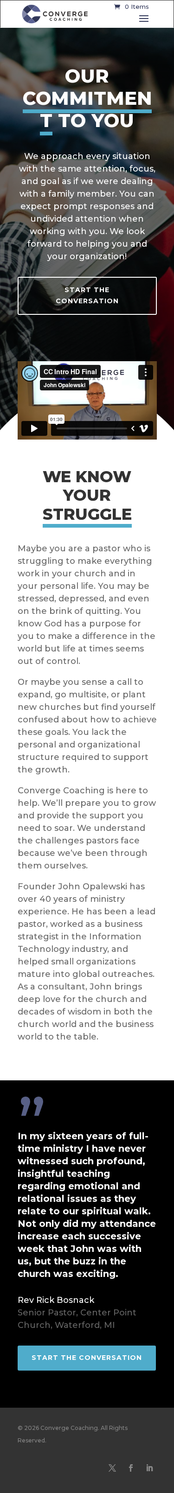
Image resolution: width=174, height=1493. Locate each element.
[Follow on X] (112, 1468)
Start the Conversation (87, 295)
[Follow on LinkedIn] (149, 1468)
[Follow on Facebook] (130, 1468)
